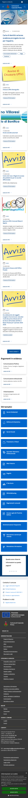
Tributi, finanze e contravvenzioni (12, 691)
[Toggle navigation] (3, 7)
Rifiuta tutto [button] (14, 792)
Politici (5, 649)
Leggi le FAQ (7, 762)
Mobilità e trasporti (9, 679)
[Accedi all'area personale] (21, 2)
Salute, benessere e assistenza (12, 696)
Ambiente (6, 694)
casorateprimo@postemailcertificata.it (14, 748)
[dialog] (14, 784)
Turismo (6, 676)
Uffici (5, 644)
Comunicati (7, 711)
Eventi (5, 723)
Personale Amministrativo (10, 651)
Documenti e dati (8, 654)
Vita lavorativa (7, 666)
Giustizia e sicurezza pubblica (11, 689)
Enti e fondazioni (8, 646)
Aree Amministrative (9, 642)
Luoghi (5, 721)
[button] (14, 795)
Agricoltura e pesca (9, 701)
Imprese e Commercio (9, 669)
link (6, 785)
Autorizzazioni (7, 699)
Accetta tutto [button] (14, 788)
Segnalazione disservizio (10, 760)
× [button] (26, 773)
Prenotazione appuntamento (11, 757)
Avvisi (7, 31)
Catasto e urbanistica (9, 674)
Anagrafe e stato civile (9, 661)
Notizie (5, 709)
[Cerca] (25, 7)
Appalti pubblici (8, 671)
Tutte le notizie (13, 351)
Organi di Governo (8, 639)
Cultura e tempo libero (9, 664)
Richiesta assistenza (9, 765)
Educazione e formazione (10, 686)
